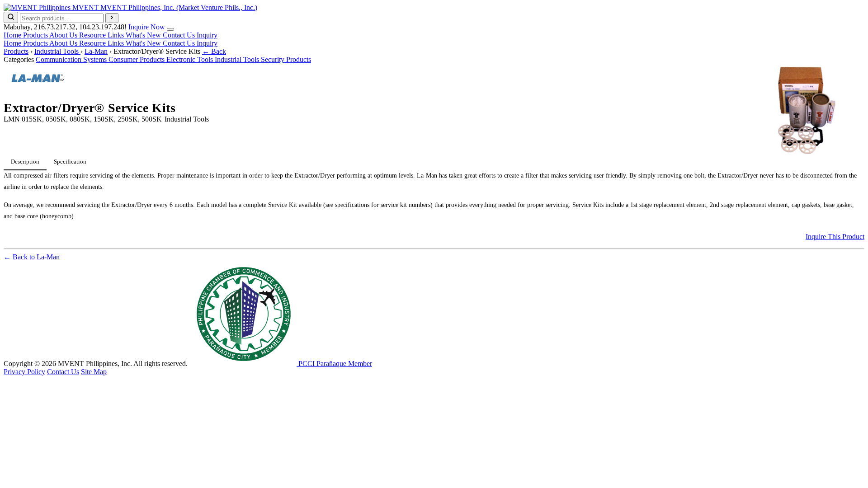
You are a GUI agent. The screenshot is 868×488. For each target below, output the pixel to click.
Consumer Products (137, 59)
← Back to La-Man (32, 257)
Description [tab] (25, 161)
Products (36, 35)
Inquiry (207, 35)
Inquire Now (147, 27)
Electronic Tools (190, 59)
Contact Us (180, 35)
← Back (214, 51)
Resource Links (102, 35)
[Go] (111, 18)
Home (13, 35)
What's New (144, 35)
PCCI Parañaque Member (334, 363)
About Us (64, 35)
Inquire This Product (835, 236)
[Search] (11, 17)
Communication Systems (72, 59)
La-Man (96, 51)
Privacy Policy (24, 371)
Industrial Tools (57, 51)
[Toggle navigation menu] (170, 29)
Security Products (286, 59)
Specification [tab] (70, 161)
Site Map (94, 371)
